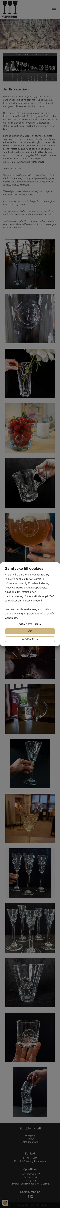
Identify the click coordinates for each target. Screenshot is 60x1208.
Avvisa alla (30, 639)
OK (30, 631)
